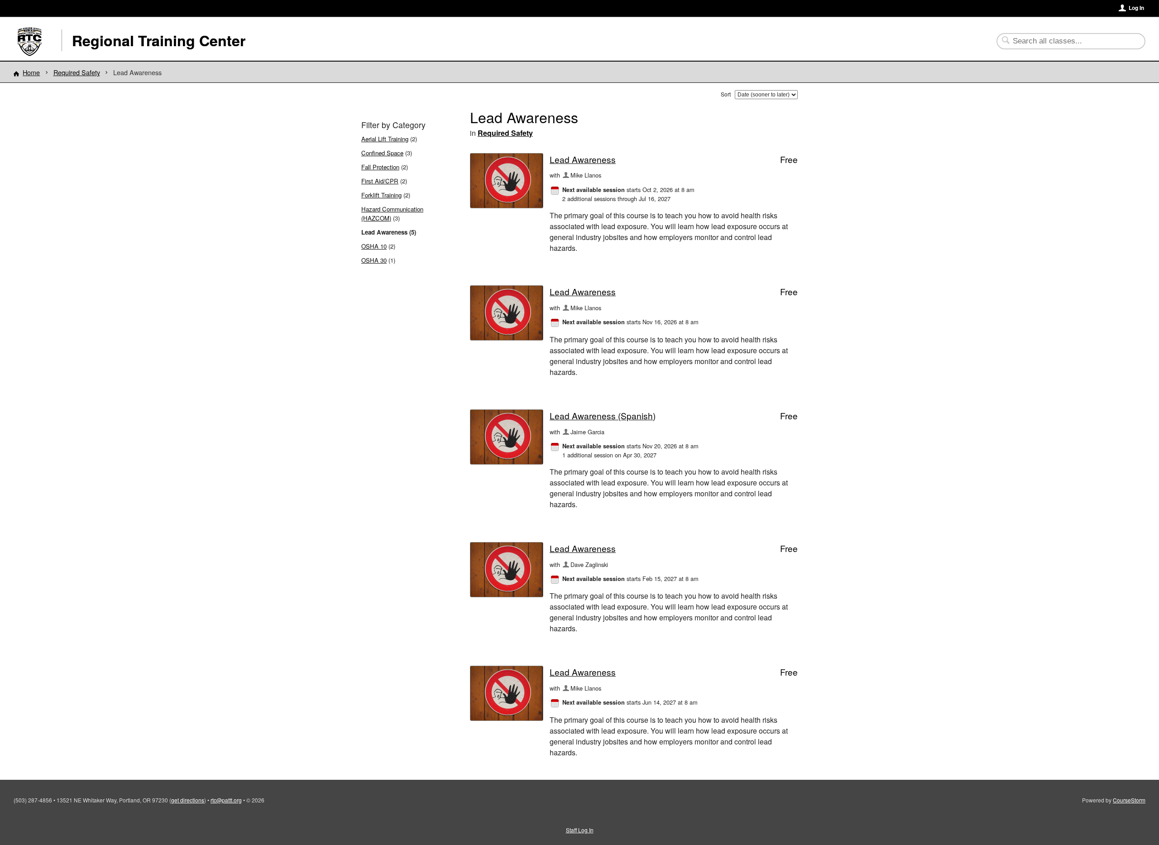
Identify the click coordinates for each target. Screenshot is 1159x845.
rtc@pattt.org (226, 800)
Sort (726, 94)
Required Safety (76, 72)
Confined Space (382, 153)
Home (31, 72)
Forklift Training (381, 195)
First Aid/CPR (379, 181)
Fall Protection (380, 167)
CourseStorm (1129, 800)
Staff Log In (580, 830)
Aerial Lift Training (384, 138)
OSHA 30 (374, 260)
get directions (187, 800)
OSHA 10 (374, 246)
